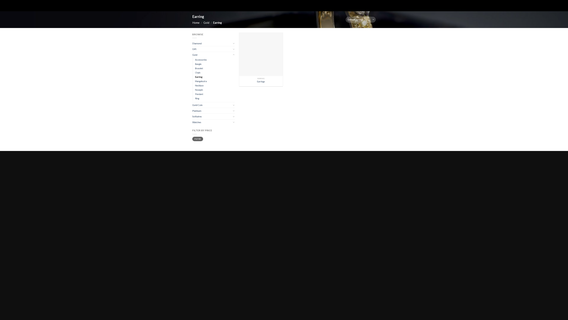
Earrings (261, 81)
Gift (194, 49)
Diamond (197, 43)
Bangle (198, 64)
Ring (197, 98)
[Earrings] (261, 54)
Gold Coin (197, 105)
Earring (198, 77)
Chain (197, 72)
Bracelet (199, 68)
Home (196, 22)
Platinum (196, 110)
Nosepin (199, 90)
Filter (198, 139)
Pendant (199, 94)
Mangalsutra (201, 81)
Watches (196, 122)
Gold (206, 22)
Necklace (199, 85)
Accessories (201, 60)
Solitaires (197, 116)
